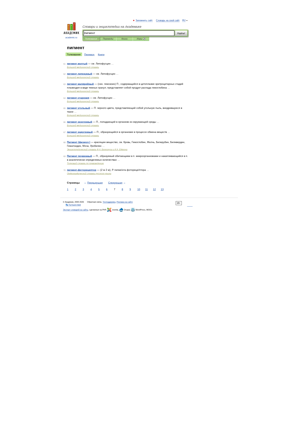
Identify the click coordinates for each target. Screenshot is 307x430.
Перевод (89, 54)
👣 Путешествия (73, 205)
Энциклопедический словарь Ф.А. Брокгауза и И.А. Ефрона (97, 149)
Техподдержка (109, 202)
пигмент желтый (77, 63)
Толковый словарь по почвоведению (85, 163)
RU (183, 20)
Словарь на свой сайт (168, 20)
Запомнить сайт (144, 20)
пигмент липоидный (79, 73)
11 (146, 189)
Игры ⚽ (141, 39)
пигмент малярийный (80, 83)
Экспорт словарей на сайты (75, 210)
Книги (125, 39)
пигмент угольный (78, 107)
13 (162, 189)
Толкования (91, 39)
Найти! (181, 33)
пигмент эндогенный (80, 132)
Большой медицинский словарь (83, 67)
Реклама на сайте (125, 202)
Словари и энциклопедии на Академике (111, 26)
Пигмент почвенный (79, 156)
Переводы (108, 39)
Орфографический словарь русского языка (89, 173)
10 (138, 189)
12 (154, 189)
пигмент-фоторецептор (81, 169)
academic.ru (71, 37)
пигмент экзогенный (79, 121)
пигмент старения (78, 97)
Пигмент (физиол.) (78, 142)
